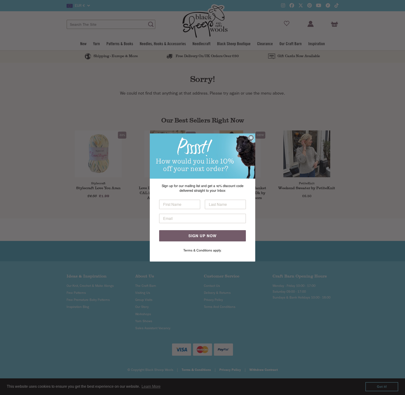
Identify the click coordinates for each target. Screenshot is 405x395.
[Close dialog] (251, 137)
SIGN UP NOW (202, 235)
